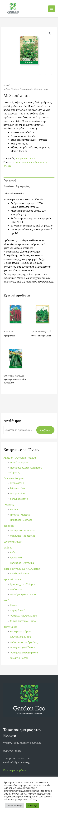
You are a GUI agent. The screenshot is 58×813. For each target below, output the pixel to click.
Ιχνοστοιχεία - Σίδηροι (22, 584)
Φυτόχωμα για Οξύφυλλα (24, 652)
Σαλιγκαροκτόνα (19, 498)
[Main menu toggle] (51, 8)
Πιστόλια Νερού (19, 462)
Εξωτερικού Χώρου (20, 631)
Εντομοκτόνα (17, 482)
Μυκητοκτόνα (17, 493)
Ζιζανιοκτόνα (17, 488)
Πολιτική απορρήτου (14, 770)
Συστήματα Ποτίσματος (22, 530)
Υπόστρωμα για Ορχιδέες (24, 642)
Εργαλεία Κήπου (13, 541)
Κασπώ (14, 509)
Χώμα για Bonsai (19, 657)
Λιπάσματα (16, 589)
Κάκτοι (13, 605)
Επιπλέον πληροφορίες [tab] (17, 186)
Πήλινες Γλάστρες (20, 514)
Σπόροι (8, 547)
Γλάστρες (9, 504)
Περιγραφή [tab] (10, 180)
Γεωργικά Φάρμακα (14, 478)
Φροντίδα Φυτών (13, 579)
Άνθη (12, 552)
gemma (16, 162)
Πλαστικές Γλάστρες (21, 519)
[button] (49, 33)
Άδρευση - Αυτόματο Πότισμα (20, 457)
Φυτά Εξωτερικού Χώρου (23, 615)
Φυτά (6, 600)
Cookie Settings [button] (14, 805)
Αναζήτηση (45, 430)
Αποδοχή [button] (32, 805)
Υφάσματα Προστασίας (22, 535)
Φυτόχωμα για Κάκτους (22, 647)
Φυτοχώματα (10, 626)
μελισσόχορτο (40, 162)
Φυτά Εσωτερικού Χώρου (23, 620)
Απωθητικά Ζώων (19, 573)
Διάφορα (9, 525)
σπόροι (7, 165)
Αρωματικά (16, 557)
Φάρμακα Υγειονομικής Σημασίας (22, 568)
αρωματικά (26, 162)
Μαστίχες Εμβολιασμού (23, 594)
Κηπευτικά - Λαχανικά (22, 562)
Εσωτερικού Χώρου (20, 636)
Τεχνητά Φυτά (17, 610)
